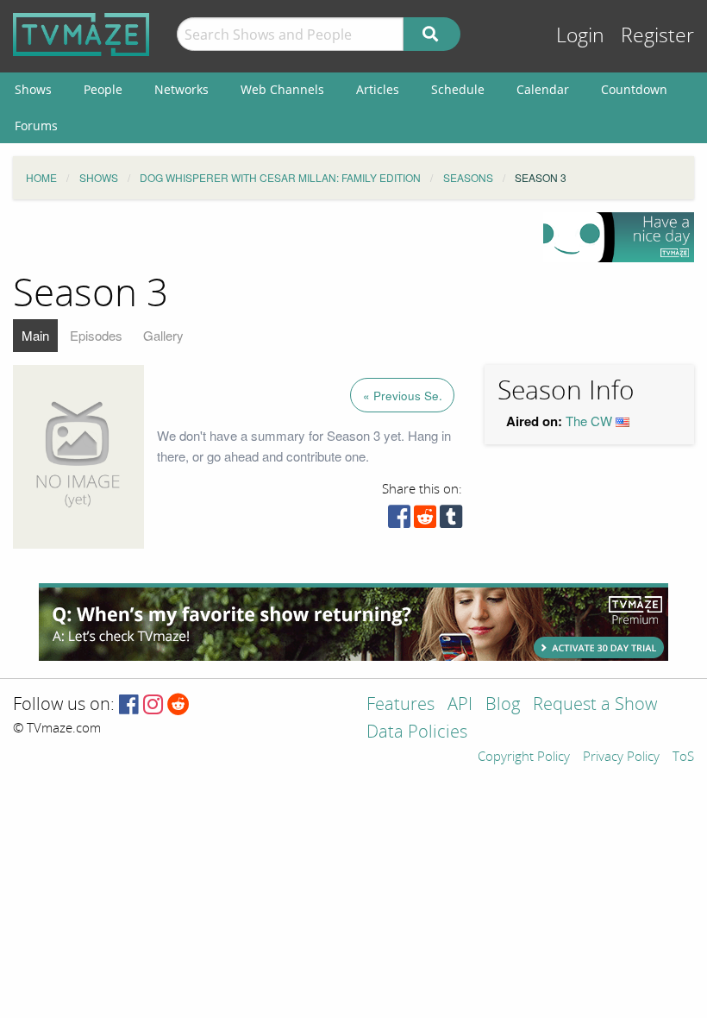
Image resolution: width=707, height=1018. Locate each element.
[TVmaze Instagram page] (153, 705)
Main (35, 335)
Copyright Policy (524, 757)
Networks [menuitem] (181, 89)
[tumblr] (451, 521)
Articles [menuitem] (377, 89)
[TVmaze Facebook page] (129, 705)
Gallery (163, 335)
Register (657, 35)
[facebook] (399, 521)
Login (580, 35)
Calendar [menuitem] (542, 89)
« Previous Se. (402, 395)
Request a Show (595, 705)
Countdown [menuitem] (634, 89)
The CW (589, 421)
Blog (502, 705)
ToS (683, 757)
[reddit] (425, 521)
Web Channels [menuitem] (282, 89)
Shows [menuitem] (33, 89)
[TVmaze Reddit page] (178, 705)
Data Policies (416, 733)
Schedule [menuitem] (458, 89)
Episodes (96, 335)
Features (400, 705)
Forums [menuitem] (36, 125)
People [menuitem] (103, 89)
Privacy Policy (621, 757)
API (459, 705)
